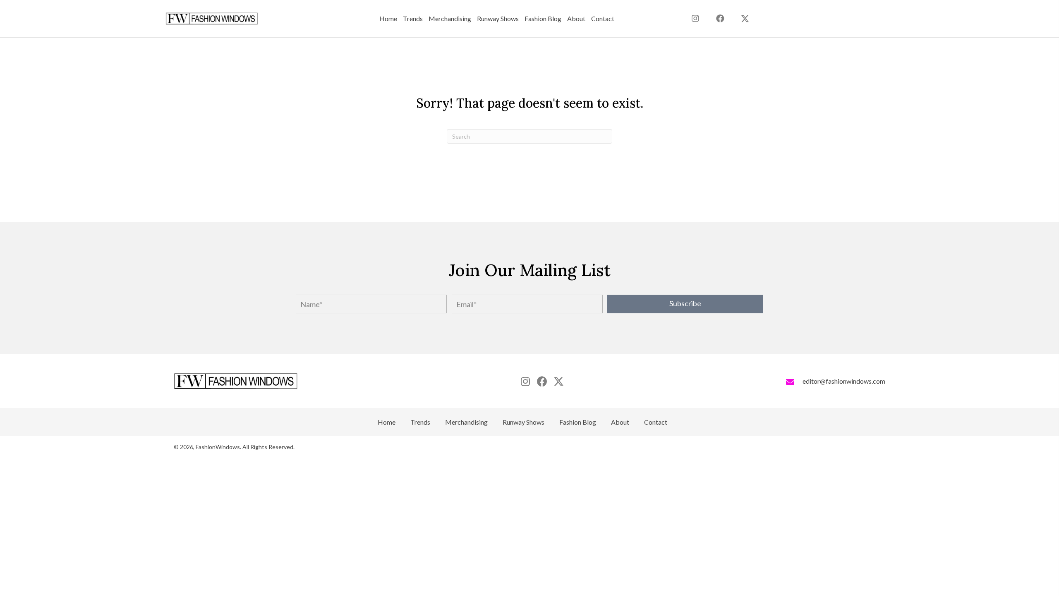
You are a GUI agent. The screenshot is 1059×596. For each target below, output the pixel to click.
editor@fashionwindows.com (844, 381)
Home (386, 422)
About (620, 422)
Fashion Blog (577, 422)
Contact (655, 422)
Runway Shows (523, 422)
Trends (420, 422)
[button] (745, 18)
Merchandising (466, 422)
